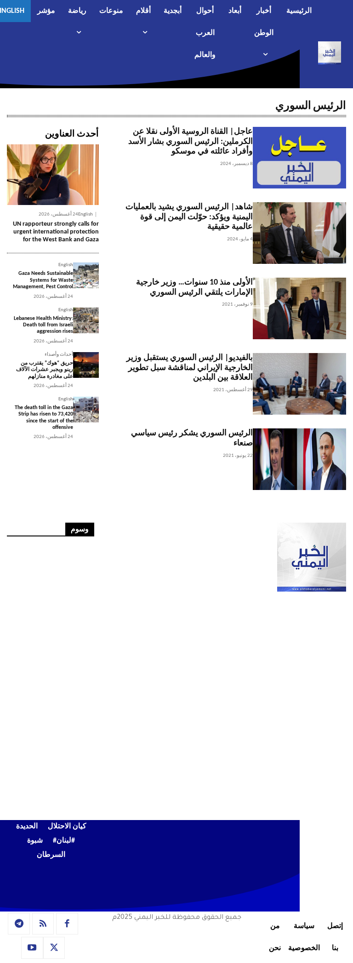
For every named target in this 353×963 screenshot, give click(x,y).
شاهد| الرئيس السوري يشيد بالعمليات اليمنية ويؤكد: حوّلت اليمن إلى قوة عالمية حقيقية (189, 217)
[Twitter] (54, 948)
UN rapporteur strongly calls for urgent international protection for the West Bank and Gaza (56, 232)
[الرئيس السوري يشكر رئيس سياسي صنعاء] (299, 459)
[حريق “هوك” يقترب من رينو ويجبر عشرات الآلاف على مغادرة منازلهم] (86, 365)
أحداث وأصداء (59, 354)
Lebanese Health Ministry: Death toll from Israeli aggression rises (43, 325)
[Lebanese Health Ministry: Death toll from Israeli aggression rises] (86, 320)
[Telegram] (19, 924)
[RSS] (43, 924)
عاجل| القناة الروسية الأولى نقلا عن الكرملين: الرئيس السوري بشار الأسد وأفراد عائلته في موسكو (190, 141)
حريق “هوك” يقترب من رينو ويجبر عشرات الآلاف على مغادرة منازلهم (44, 369)
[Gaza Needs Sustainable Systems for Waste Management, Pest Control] (86, 275)
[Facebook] (67, 924)
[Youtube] (32, 948)
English (85, 214)
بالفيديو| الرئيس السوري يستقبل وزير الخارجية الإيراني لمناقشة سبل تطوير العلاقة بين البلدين (189, 367)
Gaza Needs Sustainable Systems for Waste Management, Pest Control (43, 280)
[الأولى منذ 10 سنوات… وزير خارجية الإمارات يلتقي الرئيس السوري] (299, 308)
